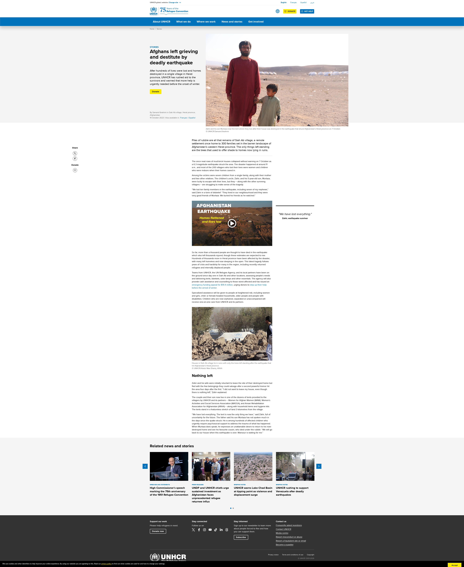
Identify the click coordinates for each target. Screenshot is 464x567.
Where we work (206, 22)
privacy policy (106, 564)
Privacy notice (273, 554)
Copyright (310, 554)
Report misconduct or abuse (289, 537)
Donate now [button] (158, 531)
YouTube (210, 529)
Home (152, 29)
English (283, 2)
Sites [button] (278, 11)
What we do (183, 22)
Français (293, 2)
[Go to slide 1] (231, 509)
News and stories (232, 22)
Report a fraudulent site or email (291, 540)
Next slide (318, 466)
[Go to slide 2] (234, 509)
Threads (226, 529)
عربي (312, 2)
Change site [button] (173, 2)
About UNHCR (161, 22)
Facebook (199, 529)
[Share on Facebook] (75, 158)
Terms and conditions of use (292, 554)
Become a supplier (285, 544)
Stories (159, 29)
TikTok (215, 529)
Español (303, 2)
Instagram (204, 529)
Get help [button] (308, 11)
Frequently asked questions (289, 525)
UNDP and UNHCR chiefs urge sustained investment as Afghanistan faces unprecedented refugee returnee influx (210, 495)
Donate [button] (291, 11)
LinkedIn (221, 529)
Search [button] (270, 11)
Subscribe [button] (241, 537)
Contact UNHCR (283, 529)
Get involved (256, 22)
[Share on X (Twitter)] (75, 153)
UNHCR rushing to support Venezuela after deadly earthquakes (292, 491)
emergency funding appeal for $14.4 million (212, 284)
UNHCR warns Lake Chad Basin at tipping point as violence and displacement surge (253, 491)
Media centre (282, 533)
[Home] (167, 11)
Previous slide (145, 466)
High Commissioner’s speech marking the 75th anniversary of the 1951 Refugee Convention (169, 491)
